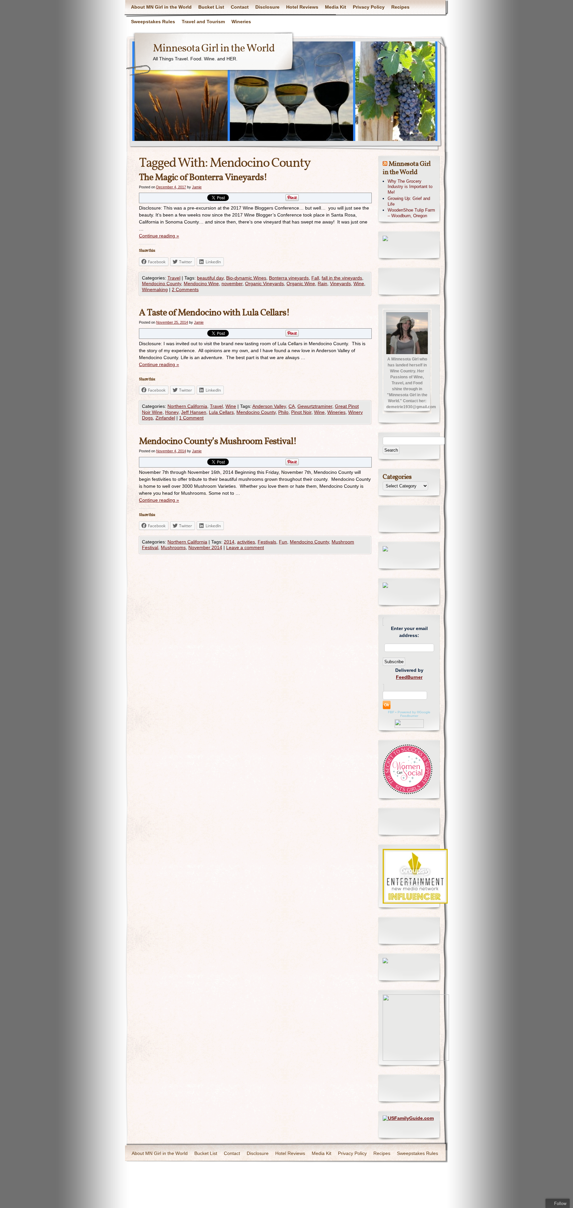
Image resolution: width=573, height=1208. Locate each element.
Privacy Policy (369, 7)
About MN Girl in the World (161, 7)
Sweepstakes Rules (153, 21)
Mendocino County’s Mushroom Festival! (218, 441)
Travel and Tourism (203, 21)
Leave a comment (245, 547)
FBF (391, 712)
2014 (229, 541)
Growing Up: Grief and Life (409, 201)
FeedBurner (409, 677)
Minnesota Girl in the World (214, 48)
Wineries (241, 21)
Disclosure (267, 7)
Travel (173, 278)
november (232, 283)
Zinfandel (165, 417)
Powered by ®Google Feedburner (414, 714)
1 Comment (191, 417)
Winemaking (155, 289)
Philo (283, 412)
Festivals (267, 541)
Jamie (197, 187)
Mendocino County (161, 283)
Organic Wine (300, 283)
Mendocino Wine (201, 283)
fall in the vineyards (342, 278)
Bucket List (211, 7)
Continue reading (159, 235)
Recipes (400, 7)
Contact (240, 7)
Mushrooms (173, 547)
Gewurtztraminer (314, 406)
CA (291, 406)
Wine (358, 283)
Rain (322, 283)
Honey (171, 412)
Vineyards (340, 283)
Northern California (187, 406)
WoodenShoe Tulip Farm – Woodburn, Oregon (411, 213)
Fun (283, 541)
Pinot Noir (301, 412)
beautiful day (210, 278)
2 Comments (185, 289)
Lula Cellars (221, 412)
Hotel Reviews (302, 7)
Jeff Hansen (193, 412)
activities (246, 541)
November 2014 (205, 547)
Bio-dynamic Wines (246, 278)
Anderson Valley (269, 406)
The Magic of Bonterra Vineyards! (203, 177)
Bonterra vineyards (289, 278)
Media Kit (335, 7)
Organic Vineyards (264, 283)
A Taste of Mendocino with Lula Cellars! (214, 312)
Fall (315, 278)
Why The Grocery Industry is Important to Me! (410, 187)
